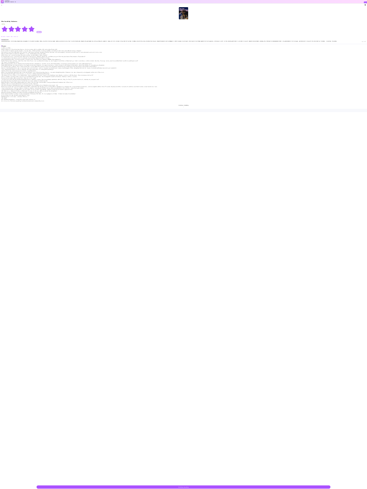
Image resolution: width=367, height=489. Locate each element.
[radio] (4, 29)
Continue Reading (183, 487)
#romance (8, 36)
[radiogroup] (18, 29)
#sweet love (16, 36)
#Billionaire (3, 36)
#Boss (12, 36)
